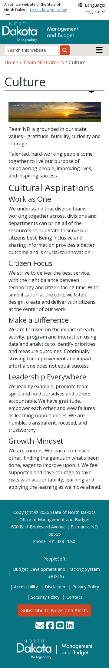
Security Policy (45, 597)
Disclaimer (55, 587)
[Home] (40, 31)
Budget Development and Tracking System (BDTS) (56, 572)
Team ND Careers (43, 62)
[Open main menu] (99, 50)
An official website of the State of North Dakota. (35, 7)
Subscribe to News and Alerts (54, 610)
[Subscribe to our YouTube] (60, 626)
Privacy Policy (85, 587)
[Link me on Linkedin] (70, 626)
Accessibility (26, 587)
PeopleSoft (54, 559)
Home (11, 62)
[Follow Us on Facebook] (50, 626)
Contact (74, 597)
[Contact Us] (39, 626)
